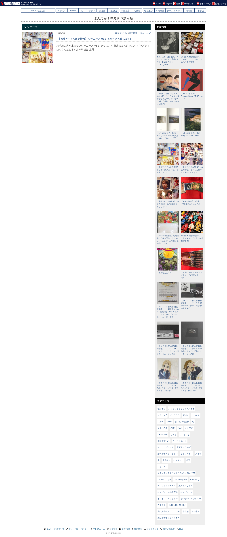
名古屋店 (148, 10)
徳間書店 (162, 409)
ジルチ (161, 421)
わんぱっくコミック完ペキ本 (181, 409)
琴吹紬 (186, 511)
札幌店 (137, 10)
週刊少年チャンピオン (168, 454)
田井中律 (195, 511)
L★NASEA (163, 434)
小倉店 (200, 10)
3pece (169, 421)
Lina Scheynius (180, 479)
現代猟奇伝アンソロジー (169, 511)
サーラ (73, 10)
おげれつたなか (182, 421)
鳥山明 (198, 454)
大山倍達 (162, 505)
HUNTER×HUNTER (177, 505)
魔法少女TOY (164, 441)
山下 (188, 460)
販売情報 (133, 33)
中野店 (61, 10)
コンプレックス (87, 10)
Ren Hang (194, 479)
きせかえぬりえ (180, 441)
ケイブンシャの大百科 (168, 492)
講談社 (186, 415)
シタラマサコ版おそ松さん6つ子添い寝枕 (176, 473)
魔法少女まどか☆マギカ (169, 518)
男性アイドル (121, 33)
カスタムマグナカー (167, 486)
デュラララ (175, 415)
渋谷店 (102, 10)
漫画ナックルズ (184, 447)
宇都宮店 (125, 10)
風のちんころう (186, 486)
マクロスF (162, 415)
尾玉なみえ (163, 428)
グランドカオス (174, 10)
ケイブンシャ (187, 492)
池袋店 (113, 10)
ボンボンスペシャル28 (191, 499)
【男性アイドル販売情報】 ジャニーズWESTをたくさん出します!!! (95, 38)
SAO (180, 428)
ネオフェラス (187, 454)
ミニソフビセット (166, 447)
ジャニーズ (145, 33)
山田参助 (166, 460)
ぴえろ (173, 434)
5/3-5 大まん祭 (38, 10)
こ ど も (184, 434)
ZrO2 (172, 428)
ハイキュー (178, 460)
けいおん (196, 415)
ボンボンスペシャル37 (168, 499)
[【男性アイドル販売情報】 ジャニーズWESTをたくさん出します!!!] (37, 62)
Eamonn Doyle (164, 479)
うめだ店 (160, 10)
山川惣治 (189, 428)
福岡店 (189, 10)
